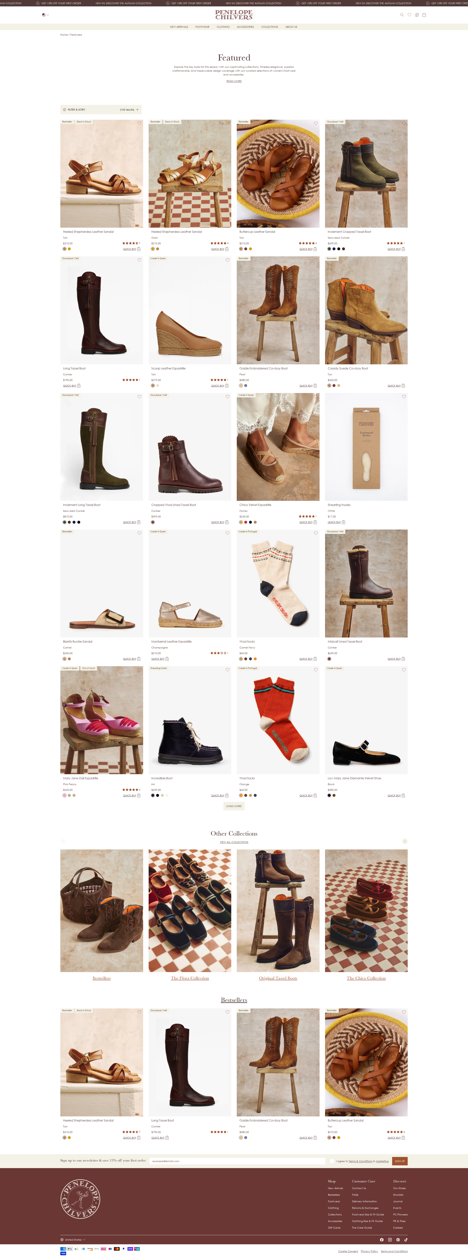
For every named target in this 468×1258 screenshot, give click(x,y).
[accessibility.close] (310, 604)
